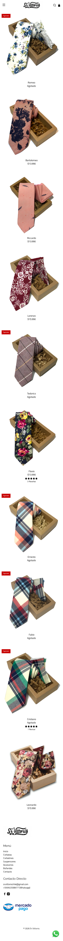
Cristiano (31, 719)
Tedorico (31, 393)
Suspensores (9, 861)
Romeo (31, 82)
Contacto (7, 871)
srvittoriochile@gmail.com (15, 884)
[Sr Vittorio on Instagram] (8, 894)
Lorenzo (31, 315)
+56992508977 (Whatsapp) (16, 887)
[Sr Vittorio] (31, 5)
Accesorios (8, 864)
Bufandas (7, 868)
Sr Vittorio (34, 928)
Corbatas (7, 854)
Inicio (5, 851)
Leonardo (31, 804)
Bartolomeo (32, 160)
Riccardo (31, 238)
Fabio (31, 634)
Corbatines (8, 858)
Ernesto (32, 556)
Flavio (32, 471)
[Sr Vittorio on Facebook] (4, 894)
